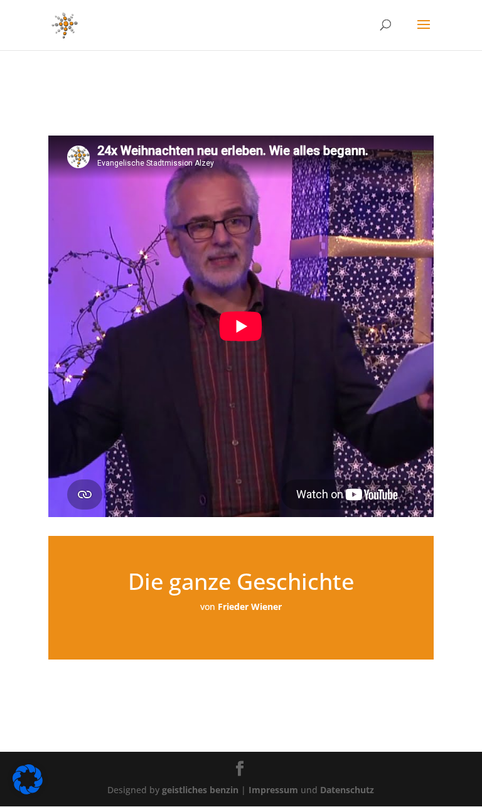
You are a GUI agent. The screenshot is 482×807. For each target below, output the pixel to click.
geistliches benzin (200, 790)
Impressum (275, 790)
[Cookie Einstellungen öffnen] (28, 791)
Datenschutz (347, 790)
